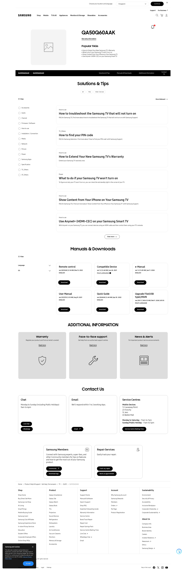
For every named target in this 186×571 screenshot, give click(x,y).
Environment (146, 495)
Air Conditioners (54, 530)
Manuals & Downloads (124, 73)
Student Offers (23, 534)
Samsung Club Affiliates (26, 519)
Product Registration (118, 513)
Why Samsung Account (118, 495)
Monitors (52, 537)
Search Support (85, 502)
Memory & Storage (55, 541)
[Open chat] (179, 551)
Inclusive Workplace (148, 506)
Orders (113, 506)
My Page (114, 509)
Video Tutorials (99, 92)
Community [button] (53, 468)
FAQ (89, 92)
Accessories (53, 544)
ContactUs (164, 73)
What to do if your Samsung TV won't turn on (97, 52)
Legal (42, 567)
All (83, 92)
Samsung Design (147, 548)
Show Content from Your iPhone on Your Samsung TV (100, 54)
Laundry (51, 526)
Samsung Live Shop (24, 502)
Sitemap (49, 567)
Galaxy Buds (53, 506)
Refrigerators (53, 519)
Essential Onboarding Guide (89, 509)
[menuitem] (39, 15)
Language (21, 265)
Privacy (36, 567)
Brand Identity (147, 531)
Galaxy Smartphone (55, 495)
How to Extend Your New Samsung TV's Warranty (99, 50)
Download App (54, 474)
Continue (157, 4)
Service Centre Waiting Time (134, 429)
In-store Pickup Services (26, 526)
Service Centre (85, 516)
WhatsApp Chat (85, 537)
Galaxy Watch (53, 502)
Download (64, 282)
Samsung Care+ (23, 516)
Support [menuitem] (153, 10)
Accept (28, 563)
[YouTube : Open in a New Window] (166, 567)
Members (114, 502)
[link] (153, 27)
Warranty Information (89, 39)
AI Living (21, 506)
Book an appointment (107, 474)
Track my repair (105, 468)
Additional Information (146, 73)
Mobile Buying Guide (25, 513)
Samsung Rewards (117, 499)
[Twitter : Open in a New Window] (158, 567)
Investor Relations (148, 538)
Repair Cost (84, 523)
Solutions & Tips (104, 73)
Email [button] (76, 429)
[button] (112, 114)
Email (82, 541)
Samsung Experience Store (27, 523)
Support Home (85, 495)
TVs (50, 509)
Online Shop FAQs (24, 541)
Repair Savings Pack (86, 526)
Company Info (146, 524)
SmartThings (22, 509)
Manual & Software (86, 499)
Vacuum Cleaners (54, 534)
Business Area (146, 527)
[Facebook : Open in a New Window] (154, 567)
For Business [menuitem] (162, 10)
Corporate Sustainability (150, 513)
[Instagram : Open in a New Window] (162, 567)
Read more (42, 345)
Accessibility (146, 502)
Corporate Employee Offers (27, 537)
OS (19, 271)
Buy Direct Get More (24, 499)
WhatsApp (26, 429)
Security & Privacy (148, 499)
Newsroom (146, 541)
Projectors (52, 513)
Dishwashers (53, 523)
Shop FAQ (83, 506)
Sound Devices (54, 516)
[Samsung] (24, 15)
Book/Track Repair (86, 519)
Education (21, 530)
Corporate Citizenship (149, 509)
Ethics (144, 545)
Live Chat (26, 424)
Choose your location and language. (101, 4)
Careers (144, 534)
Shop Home (22, 495)
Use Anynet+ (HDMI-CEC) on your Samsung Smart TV (100, 56)
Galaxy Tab (52, 499)
